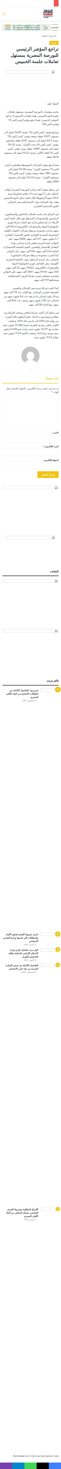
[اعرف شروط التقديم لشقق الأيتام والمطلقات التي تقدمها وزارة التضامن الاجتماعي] (50, 939)
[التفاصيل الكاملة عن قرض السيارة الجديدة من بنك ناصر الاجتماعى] (50, 1084)
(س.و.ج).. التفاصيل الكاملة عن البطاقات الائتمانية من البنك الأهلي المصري (22, 694)
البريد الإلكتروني (51, 446)
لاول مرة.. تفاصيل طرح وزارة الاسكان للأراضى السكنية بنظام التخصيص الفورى (23, 953)
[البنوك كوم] (48, 14)
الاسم (55, 432)
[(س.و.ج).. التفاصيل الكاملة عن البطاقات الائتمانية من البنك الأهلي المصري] (50, 809)
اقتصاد (44, 35)
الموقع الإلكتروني (51, 460)
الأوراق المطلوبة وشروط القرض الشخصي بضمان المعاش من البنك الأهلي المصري (22, 1213)
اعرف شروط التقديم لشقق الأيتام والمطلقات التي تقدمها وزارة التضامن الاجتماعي (20, 938)
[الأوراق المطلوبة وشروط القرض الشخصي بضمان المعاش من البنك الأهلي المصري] (50, 1328)
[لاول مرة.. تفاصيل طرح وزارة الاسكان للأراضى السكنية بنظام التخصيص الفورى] (50, 954)
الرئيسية (53, 35)
